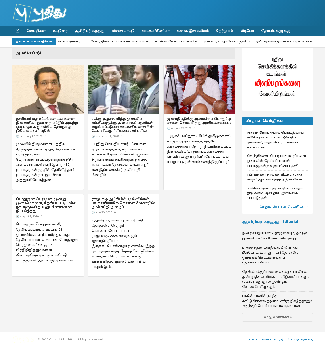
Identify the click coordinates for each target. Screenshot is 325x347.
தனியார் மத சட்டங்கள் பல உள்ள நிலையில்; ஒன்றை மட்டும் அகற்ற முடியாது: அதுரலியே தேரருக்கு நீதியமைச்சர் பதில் (47, 125)
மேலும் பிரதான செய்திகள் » (284, 207)
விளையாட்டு (122, 31)
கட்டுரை (60, 31)
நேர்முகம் (224, 31)
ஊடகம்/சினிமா (155, 31)
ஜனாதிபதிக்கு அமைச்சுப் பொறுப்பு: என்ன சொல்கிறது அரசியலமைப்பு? (199, 121)
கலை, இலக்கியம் (193, 31)
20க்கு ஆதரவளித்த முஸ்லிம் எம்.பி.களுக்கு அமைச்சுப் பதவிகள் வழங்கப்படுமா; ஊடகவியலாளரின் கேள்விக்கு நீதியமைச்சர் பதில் (123, 125)
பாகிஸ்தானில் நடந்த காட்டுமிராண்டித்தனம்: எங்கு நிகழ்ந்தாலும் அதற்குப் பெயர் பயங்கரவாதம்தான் (277, 301)
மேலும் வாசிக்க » (277, 317)
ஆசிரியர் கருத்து (89, 31)
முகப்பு (253, 339)
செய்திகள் (36, 31)
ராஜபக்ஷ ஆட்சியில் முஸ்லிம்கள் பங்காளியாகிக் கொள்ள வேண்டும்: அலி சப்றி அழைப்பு (123, 203)
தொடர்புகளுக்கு (275, 31)
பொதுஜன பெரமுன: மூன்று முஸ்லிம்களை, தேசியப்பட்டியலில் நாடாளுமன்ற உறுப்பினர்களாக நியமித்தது (46, 205)
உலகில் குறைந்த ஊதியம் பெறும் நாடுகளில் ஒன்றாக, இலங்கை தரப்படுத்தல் (275, 193)
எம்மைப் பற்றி (273, 339)
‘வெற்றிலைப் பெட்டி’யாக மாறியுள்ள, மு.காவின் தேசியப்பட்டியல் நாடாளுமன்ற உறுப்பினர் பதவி (156, 42)
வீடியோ (247, 31)
